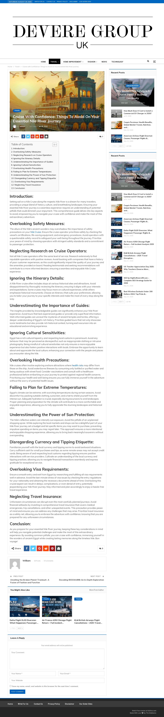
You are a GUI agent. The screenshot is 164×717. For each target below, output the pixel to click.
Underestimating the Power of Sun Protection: (34, 175)
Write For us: (40, 1)
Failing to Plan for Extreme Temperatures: (32, 171)
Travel (53, 62)
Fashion (91, 62)
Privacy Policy (62, 1)
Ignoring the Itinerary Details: (26, 158)
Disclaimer (73, 1)
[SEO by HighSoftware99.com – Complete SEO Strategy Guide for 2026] (116, 281)
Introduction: (19, 148)
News (104, 62)
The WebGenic (151, 713)
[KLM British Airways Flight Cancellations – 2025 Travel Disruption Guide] (89, 606)
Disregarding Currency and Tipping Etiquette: (35, 178)
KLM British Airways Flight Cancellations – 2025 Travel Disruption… (135, 255)
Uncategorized (133, 86)
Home (43, 62)
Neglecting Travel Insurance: (27, 184)
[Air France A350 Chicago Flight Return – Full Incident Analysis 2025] (57, 606)
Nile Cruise (35, 232)
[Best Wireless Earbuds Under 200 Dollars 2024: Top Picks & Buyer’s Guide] (116, 294)
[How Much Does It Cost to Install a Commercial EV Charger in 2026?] (116, 114)
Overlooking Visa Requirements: (29, 181)
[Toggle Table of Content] (53, 144)
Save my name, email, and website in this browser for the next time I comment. (45, 686)
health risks (77, 365)
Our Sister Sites (85, 1)
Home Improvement (72, 62)
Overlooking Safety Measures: (27, 151)
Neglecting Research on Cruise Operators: (32, 155)
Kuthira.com (152, 711)
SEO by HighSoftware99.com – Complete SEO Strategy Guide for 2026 (138, 280)
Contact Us (51, 1)
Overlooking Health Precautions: (28, 168)
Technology (117, 62)
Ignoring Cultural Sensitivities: (27, 165)
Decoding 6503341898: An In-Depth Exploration (81, 580)
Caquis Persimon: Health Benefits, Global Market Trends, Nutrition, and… (138, 124)
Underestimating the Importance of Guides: (33, 161)
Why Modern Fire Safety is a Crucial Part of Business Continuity (133, 94)
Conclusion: (19, 188)
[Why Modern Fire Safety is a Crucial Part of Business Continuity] (133, 92)
